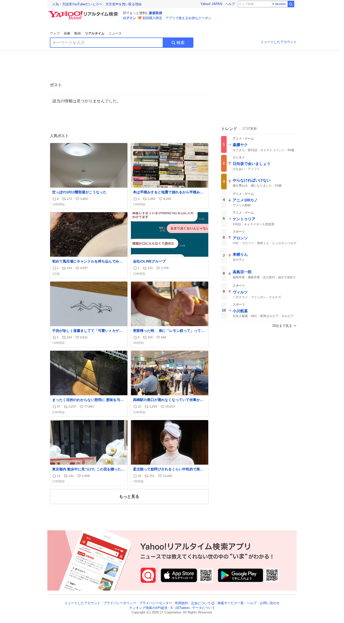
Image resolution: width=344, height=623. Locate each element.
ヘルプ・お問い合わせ (263, 603)
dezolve (280, 4)
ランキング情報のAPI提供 (148, 608)
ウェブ (55, 33)
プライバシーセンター (155, 603)
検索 (181, 42)
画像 (67, 33)
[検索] (291, 4)
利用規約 (181, 603)
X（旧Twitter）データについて (192, 608)
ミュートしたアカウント (279, 42)
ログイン (129, 18)
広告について (201, 603)
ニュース (115, 33)
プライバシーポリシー (120, 603)
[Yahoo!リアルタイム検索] (83, 12)
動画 (77, 33)
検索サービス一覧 (231, 603)
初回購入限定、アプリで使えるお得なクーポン (177, 18)
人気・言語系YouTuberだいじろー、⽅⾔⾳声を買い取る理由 (97, 4)
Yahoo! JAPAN (211, 4)
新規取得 (155, 13)
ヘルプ (230, 4)
